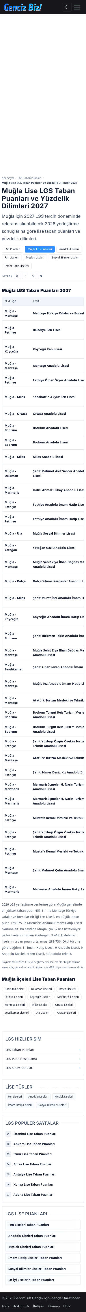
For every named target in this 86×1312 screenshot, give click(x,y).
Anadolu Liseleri (69, 249)
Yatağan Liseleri (66, 1013)
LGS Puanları (12, 249)
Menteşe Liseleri (15, 1005)
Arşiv (5, 1306)
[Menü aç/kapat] (77, 7)
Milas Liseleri (40, 1005)
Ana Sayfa (8, 178)
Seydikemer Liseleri (17, 1013)
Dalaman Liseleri (41, 989)
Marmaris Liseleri (68, 997)
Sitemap (54, 1306)
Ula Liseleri (42, 1013)
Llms (66, 1306)
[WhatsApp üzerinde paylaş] (33, 276)
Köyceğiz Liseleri (40, 997)
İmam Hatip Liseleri (17, 266)
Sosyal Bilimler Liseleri (65, 257)
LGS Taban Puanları (29, 178)
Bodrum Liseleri (14, 989)
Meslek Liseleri (35, 257)
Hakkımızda (21, 1306)
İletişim (38, 1306)
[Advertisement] (43, 59)
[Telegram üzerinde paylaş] (41, 276)
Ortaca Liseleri (64, 1005)
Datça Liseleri (67, 989)
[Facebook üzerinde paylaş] (25, 276)
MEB (51, 967)
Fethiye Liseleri (14, 997)
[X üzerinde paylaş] (17, 276)
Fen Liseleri (12, 257)
